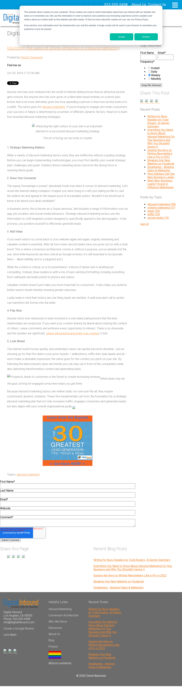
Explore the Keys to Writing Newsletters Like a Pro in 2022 (159, 153)
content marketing (161, 207)
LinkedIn (29, 65)
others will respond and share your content (72, 333)
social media (158, 218)
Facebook (24, 65)
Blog (51, 640)
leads (153, 211)
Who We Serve (58, 621)
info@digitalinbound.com (19, 622)
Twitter (34, 65)
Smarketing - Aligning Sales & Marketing (160, 168)
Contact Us (157, 4)
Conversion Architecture (63, 615)
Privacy (53, 646)
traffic (153, 214)
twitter (97, 3)
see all (144, 224)
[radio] (160, 68)
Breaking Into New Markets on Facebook (160, 162)
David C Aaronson (32, 57)
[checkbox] (156, 73)
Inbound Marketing (60, 609)
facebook (86, 3)
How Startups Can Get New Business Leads (161, 175)
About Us (138, 4)
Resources (55, 627)
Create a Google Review (19, 628)
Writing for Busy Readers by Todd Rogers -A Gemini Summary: (158, 121)
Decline (146, 37)
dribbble (91, 3)
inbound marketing (53, 107)
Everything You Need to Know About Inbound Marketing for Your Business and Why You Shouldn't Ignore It (161, 138)
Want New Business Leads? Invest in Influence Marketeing (160, 184)
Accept (121, 37)
